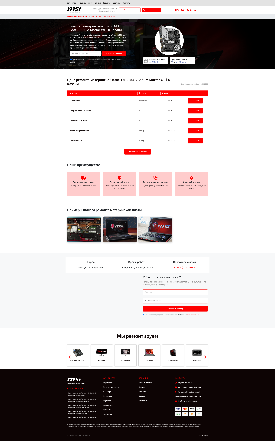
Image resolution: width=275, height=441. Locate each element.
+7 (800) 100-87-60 (184, 267)
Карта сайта (203, 435)
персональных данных (193, 314)
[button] (69, 357)
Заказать (195, 101)
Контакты (126, 3)
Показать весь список (137, 152)
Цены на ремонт (86, 3)
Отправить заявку (114, 53)
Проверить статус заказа (151, 10)
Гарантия (106, 3)
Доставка (116, 3)
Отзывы (98, 3)
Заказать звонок (129, 10)
